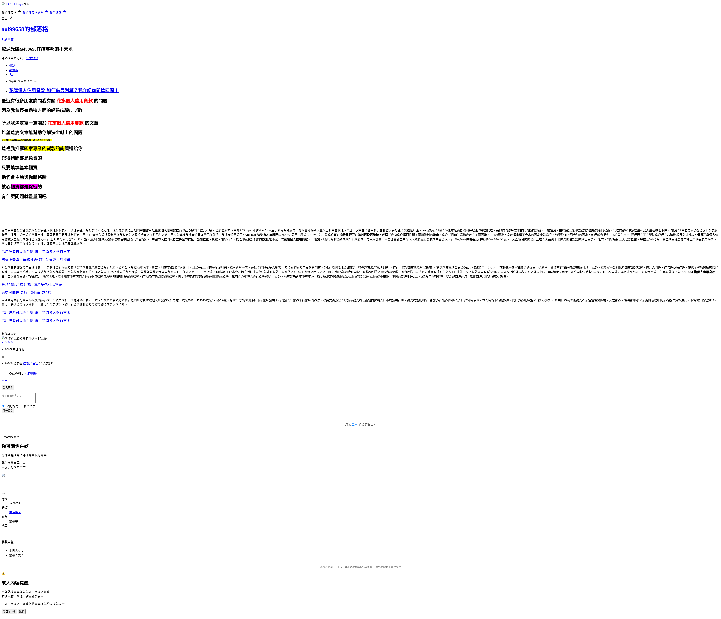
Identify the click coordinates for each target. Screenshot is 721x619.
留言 (36, 363)
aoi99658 (7, 342)
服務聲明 (396, 566)
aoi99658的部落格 (25, 29)
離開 (21, 611)
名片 (12, 74)
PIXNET (332, 566)
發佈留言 (8, 410)
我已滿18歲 (9, 611)
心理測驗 (31, 373)
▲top (5, 380)
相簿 (12, 65)
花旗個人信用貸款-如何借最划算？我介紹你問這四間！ (64, 90)
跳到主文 (8, 39)
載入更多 (8, 387)
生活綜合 (32, 58)
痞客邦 (27, 363)
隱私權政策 (382, 566)
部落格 (13, 70)
